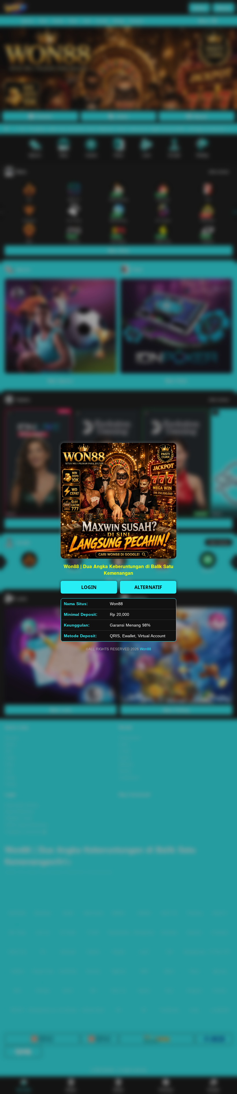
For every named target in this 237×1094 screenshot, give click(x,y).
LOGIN (89, 587)
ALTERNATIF (148, 587)
